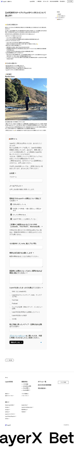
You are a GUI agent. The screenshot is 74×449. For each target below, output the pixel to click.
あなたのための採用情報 (54, 1)
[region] (62, 16)
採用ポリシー (7, 393)
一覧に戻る (10, 360)
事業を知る (25, 382)
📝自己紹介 (59, 14)
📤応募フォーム (59, 19)
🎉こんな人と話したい (61, 17)
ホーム (6, 377)
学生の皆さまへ (62, 1)
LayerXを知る (9, 382)
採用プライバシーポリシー (9, 395)
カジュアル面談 (63, 382)
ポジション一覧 (45, 1)
